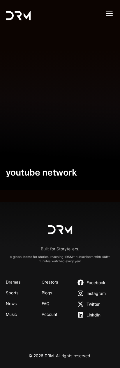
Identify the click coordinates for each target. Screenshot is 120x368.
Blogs (47, 292)
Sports (12, 292)
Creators (50, 281)
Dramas (13, 281)
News (11, 303)
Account (49, 314)
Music (11, 314)
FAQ (46, 303)
